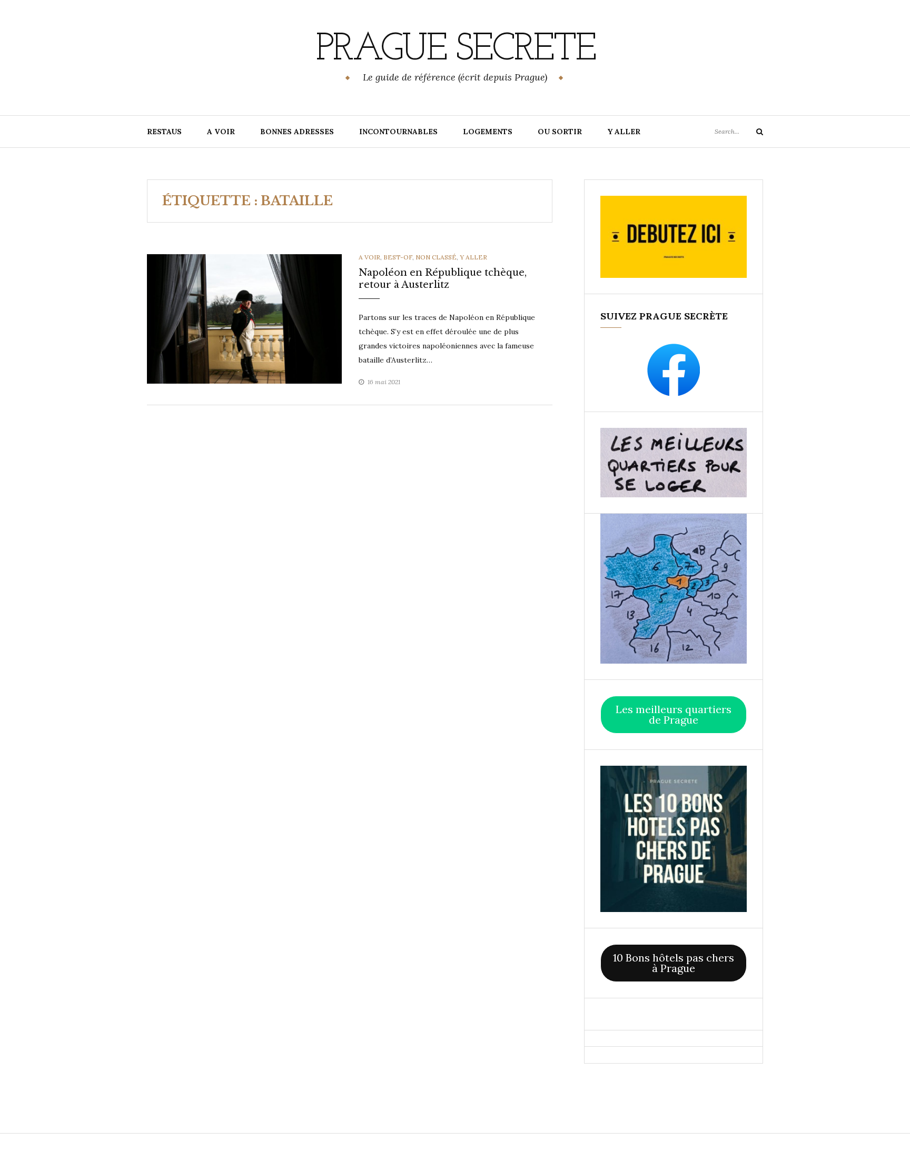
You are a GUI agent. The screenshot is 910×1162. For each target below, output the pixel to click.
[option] (244, 319)
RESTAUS (164, 131)
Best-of (397, 257)
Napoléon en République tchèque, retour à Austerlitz (443, 278)
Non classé (436, 257)
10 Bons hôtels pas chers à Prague (673, 963)
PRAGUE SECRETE (455, 50)
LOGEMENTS (487, 131)
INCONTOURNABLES (398, 131)
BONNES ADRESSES (297, 131)
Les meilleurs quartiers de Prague (673, 714)
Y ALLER (623, 131)
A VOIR (221, 131)
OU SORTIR (560, 131)
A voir (369, 257)
